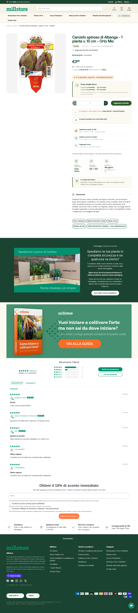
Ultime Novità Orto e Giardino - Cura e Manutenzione (107, 226)
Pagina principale (11, 25)
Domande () (31, 383)
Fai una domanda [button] (110, 374)
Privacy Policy (83, 554)
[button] (77, 55)
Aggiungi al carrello (121, 103)
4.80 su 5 (33, 371)
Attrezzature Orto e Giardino (17, 15)
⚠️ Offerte (118, 2)
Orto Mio (76, 46)
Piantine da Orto (79, 226)
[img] (15, 394)
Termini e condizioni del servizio (90, 551)
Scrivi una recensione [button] (110, 369)
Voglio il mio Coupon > (69, 516)
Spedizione (82, 562)
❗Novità (110, 2)
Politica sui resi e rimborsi (88, 558)
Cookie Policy (55, 571)
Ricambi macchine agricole (102, 15)
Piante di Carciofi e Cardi (96, 221)
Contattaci (53, 564)
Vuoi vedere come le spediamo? (105, 293)
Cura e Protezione (56, 15)
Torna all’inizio (68, 538)
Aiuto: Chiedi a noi (57, 554)
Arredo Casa (12, 20)
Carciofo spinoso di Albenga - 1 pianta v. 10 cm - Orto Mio (37, 25)
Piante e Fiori (38, 15)
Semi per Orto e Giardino (77, 15)
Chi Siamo (53, 551)
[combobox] (69, 8)
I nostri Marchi (55, 568)
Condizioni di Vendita (86, 565)
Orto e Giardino (78, 221)
